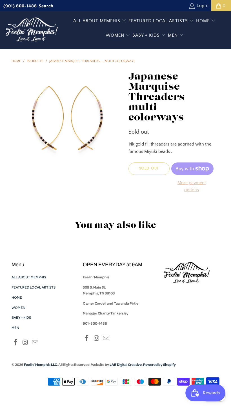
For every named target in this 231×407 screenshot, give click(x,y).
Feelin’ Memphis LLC (40, 364)
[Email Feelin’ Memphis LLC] (35, 343)
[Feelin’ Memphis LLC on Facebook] (16, 343)
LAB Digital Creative (126, 364)
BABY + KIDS (146, 35)
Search (46, 6)
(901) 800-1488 (20, 6)
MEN (173, 35)
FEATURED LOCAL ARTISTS (158, 20)
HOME (203, 20)
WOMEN (116, 35)
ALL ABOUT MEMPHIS (97, 20)
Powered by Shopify (159, 364)
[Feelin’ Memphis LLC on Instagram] (25, 343)
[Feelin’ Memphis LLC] (32, 30)
